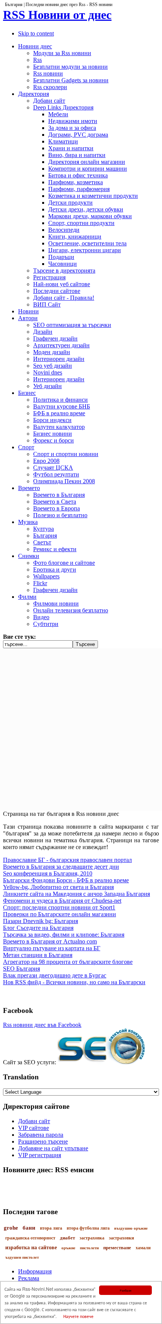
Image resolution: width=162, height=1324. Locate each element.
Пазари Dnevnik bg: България (40, 921)
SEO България (21, 968)
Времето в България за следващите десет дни (61, 866)
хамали (143, 1247)
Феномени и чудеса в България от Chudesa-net (62, 900)
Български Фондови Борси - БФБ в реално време (66, 880)
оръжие (68, 1247)
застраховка (91, 1238)
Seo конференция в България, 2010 (47, 873)
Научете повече (78, 1316)
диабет (67, 1238)
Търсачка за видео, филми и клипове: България (63, 934)
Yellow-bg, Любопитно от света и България (58, 887)
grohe (11, 1228)
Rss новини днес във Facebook (42, 1025)
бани (29, 1228)
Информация (35, 1271)
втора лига (51, 1228)
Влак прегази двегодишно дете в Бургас (54, 975)
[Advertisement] (81, 729)
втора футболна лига (88, 1228)
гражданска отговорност (30, 1238)
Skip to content (36, 33)
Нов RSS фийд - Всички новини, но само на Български (74, 982)
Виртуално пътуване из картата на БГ (51, 948)
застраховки (121, 1238)
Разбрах (125, 1290)
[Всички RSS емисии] (81, 1184)
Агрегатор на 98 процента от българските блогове (68, 962)
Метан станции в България (37, 955)
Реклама (28, 1278)
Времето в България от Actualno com (50, 941)
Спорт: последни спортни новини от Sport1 (59, 907)
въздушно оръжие (131, 1228)
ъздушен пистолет (22, 1257)
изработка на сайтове (31, 1247)
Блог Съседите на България (38, 928)
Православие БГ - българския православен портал (67, 860)
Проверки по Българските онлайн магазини (59, 914)
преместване (117, 1247)
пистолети (89, 1247)
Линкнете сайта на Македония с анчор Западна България (76, 894)
